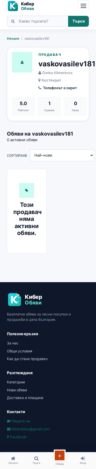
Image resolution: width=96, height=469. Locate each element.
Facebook (18, 437)
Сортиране (17, 156)
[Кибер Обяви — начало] (23, 6)
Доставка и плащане (25, 397)
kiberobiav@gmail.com (30, 429)
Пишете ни (20, 421)
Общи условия (19, 351)
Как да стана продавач (27, 358)
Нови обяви (17, 390)
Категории (16, 382)
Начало (13, 38)
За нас (12, 343)
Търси (78, 21)
